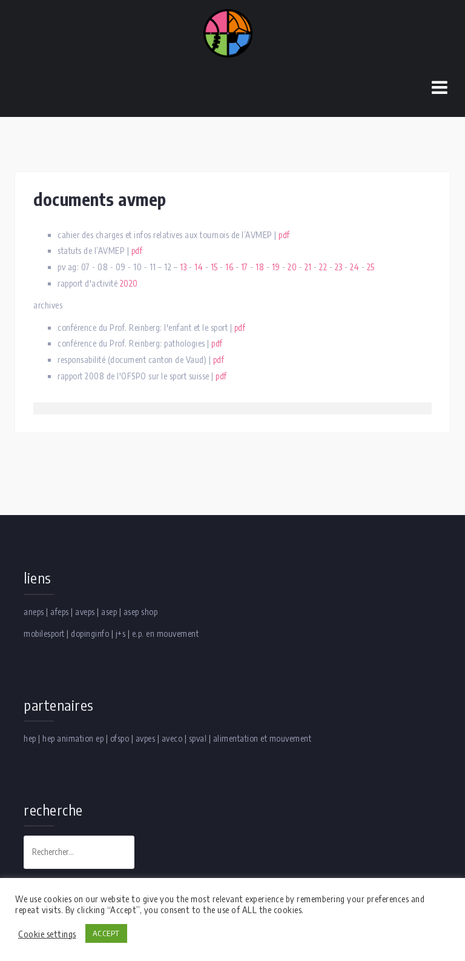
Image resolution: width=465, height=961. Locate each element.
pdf (284, 235)
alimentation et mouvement (262, 738)
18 (260, 267)
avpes (146, 738)
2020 (129, 283)
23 (339, 267)
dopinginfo (90, 633)
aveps (85, 612)
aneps (34, 612)
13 (183, 267)
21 (308, 267)
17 (244, 267)
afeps (59, 612)
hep (30, 738)
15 (214, 267)
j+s (121, 633)
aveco (172, 738)
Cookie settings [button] (47, 933)
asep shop (141, 612)
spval (198, 738)
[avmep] (227, 32)
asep (109, 612)
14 (198, 267)
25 (371, 267)
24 (354, 267)
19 (276, 267)
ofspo (120, 738)
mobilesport (44, 633)
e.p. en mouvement (165, 633)
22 (323, 267)
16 (229, 267)
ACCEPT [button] (106, 933)
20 (292, 267)
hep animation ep (73, 738)
